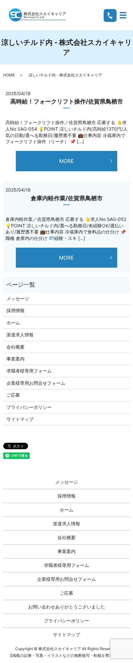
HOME (9, 75)
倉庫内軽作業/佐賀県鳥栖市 (67, 198)
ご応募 (13, 395)
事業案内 (15, 358)
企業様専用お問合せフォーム (35, 383)
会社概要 (15, 347)
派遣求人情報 (20, 334)
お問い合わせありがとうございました (66, 606)
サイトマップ (20, 419)
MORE (66, 161)
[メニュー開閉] (123, 15)
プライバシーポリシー (29, 407)
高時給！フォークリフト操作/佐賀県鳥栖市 (66, 101)
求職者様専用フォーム (29, 370)
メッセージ (17, 298)
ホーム (13, 322)
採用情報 (15, 310)
